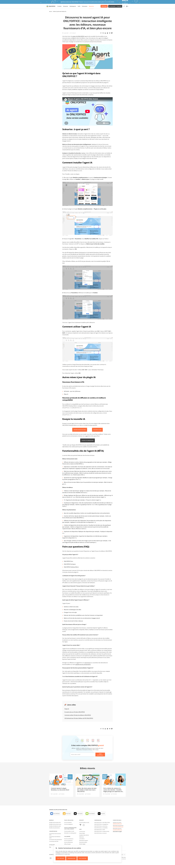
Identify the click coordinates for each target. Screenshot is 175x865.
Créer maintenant (114, 437)
